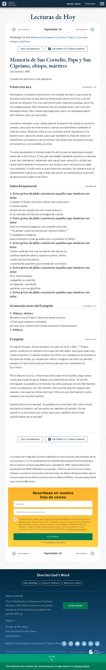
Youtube (77, 643)
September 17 (82, 30)
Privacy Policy (82, 666)
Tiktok (97, 643)
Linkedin (84, 643)
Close (52, 657)
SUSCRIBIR (53, 536)
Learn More (75, 605)
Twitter (64, 643)
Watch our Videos (72, 583)
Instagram (90, 643)
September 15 (24, 30)
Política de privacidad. (76, 529)
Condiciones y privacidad (55, 542)
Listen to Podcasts (51, 583)
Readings (90, 4)
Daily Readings (31, 583)
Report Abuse (74, 4)
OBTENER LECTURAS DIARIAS (68, 49)
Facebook (70, 643)
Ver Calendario (30, 49)
